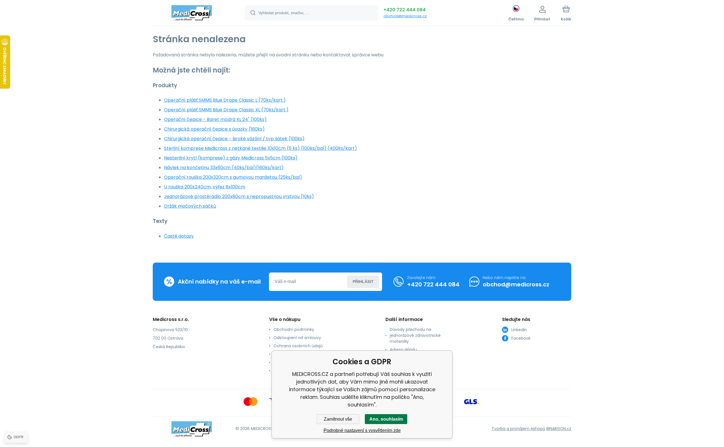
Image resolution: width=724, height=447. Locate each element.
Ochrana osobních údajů (298, 346)
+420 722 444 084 (404, 10)
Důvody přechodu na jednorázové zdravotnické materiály (415, 335)
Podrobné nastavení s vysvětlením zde (362, 430)
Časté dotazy (179, 236)
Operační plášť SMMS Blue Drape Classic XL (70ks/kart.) (226, 110)
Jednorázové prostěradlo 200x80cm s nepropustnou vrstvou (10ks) (239, 196)
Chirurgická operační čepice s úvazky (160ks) (214, 129)
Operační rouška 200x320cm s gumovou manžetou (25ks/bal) (233, 177)
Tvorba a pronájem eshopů (518, 428)
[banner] (191, 13)
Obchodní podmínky (293, 329)
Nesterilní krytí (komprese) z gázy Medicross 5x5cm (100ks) (231, 158)
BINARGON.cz (558, 428)
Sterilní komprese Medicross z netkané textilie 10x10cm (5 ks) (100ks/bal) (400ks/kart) (260, 148)
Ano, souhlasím (386, 419)
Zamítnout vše (338, 419)
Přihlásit (363, 281)
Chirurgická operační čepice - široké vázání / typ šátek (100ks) (234, 138)
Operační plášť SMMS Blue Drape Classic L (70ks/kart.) (225, 100)
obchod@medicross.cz (405, 16)
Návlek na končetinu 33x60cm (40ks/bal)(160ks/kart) (224, 167)
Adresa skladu (403, 349)
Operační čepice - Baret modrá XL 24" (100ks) (215, 119)
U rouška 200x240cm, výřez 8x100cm (204, 187)
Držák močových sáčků (190, 206)
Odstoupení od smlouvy (297, 337)
